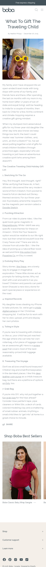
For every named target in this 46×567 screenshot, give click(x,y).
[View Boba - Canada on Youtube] (21, 559)
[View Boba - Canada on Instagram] (15, 559)
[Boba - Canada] (8, 9)
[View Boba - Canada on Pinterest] (10, 559)
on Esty (6, 383)
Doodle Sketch (10, 207)
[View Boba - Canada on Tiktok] (27, 559)
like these (21, 266)
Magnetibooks (9, 225)
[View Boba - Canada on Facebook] (4, 559)
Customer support (10, 540)
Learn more (7, 548)
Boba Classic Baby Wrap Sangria (17, 502)
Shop (4, 531)
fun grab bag (9, 397)
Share (9, 424)
